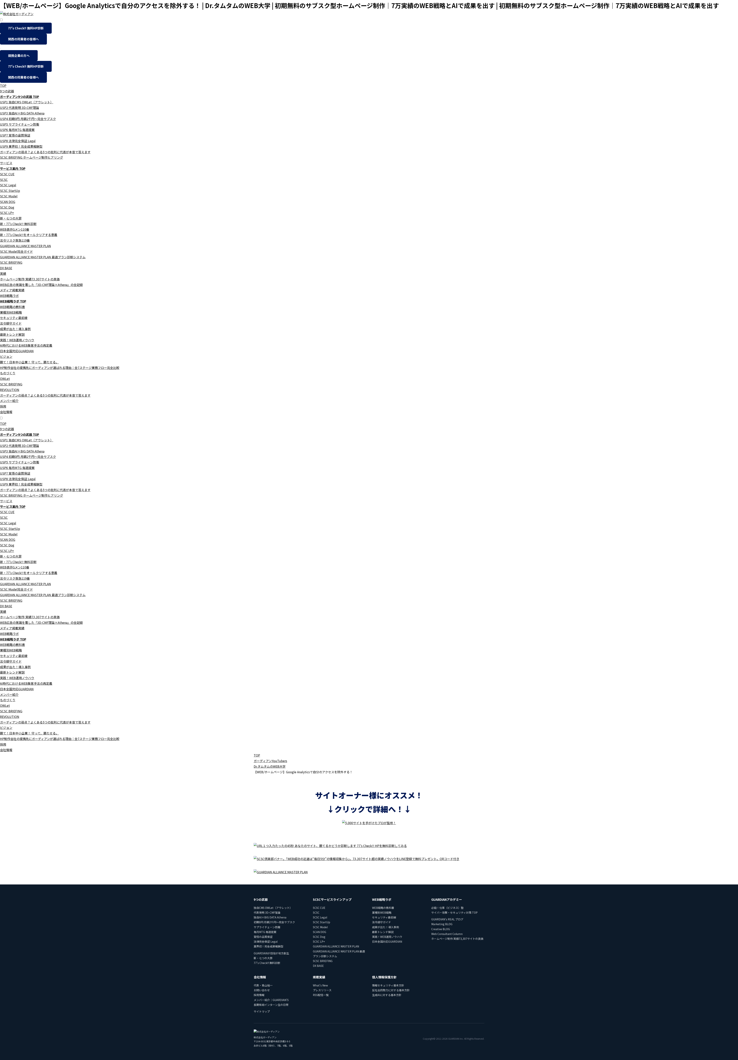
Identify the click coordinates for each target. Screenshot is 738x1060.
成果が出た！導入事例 (15, 329)
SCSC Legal (8, 185)
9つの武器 (7, 91)
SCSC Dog (7, 207)
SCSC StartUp (10, 190)
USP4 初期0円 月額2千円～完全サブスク (28, 118)
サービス (6, 163)
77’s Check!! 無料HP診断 (26, 28)
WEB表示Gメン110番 (14, 229)
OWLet (5, 378)
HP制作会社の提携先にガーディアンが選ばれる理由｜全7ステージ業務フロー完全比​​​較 (59, 367)
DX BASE (6, 268)
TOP (3, 85)
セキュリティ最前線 (13, 317)
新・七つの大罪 (11, 218)
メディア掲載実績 (12, 290)
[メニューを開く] (0, 48)
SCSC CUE (7, 174)
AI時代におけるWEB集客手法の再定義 (26, 345)
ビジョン (6, 356)
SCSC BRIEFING (11, 262)
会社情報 (6, 411)
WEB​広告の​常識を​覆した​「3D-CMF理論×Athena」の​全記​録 (41, 284)
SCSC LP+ (7, 212)
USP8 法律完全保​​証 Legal (18, 140)
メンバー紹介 (9, 400)
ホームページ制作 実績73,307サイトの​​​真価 (30, 279)
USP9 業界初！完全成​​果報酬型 (21, 146)
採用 (3, 406)
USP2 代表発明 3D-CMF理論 (19, 107)
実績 (3, 273)
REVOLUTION (9, 389)
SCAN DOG (7, 201)
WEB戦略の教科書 (12, 306)
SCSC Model (8, 196)
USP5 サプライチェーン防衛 (19, 124)
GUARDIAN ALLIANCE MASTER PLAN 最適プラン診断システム (43, 257)
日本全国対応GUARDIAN (17, 351)
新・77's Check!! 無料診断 (18, 223)
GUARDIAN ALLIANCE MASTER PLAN (25, 246)
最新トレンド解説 (12, 334)
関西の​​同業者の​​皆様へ (23, 39)
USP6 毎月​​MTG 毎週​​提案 (17, 129)
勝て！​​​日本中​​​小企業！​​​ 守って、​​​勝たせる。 (29, 362)
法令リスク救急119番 (15, 240)
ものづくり (7, 373)
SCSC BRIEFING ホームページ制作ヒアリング (31, 157)
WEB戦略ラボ (9, 295)
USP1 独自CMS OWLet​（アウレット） (26, 102)
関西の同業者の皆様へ (23, 77)
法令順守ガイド (11, 323)
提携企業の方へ (19, 55)
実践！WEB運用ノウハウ (17, 340)
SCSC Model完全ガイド (16, 251)
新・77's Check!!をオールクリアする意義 (28, 234)
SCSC (4, 179)
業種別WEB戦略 (11, 312)
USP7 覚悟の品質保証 (15, 135)
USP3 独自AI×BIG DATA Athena (22, 113)
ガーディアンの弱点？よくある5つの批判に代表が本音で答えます (45, 152)
